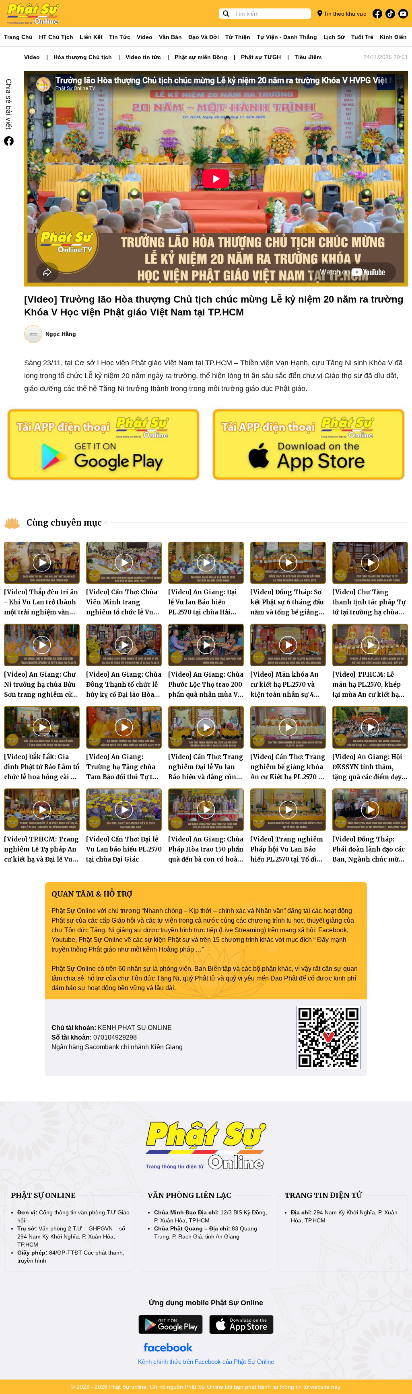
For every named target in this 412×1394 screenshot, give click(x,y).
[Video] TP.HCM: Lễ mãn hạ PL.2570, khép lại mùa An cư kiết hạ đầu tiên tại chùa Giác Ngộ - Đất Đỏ (366, 694)
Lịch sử (334, 37)
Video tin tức (143, 57)
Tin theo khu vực (344, 13)
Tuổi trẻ (362, 37)
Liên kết (91, 37)
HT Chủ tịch (56, 37)
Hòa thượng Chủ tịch (83, 57)
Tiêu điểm (308, 57)
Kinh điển (393, 37)
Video (144, 37)
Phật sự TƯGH (261, 57)
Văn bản (170, 37)
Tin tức (119, 37)
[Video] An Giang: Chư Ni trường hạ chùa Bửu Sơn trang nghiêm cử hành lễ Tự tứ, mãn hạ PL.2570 (40, 694)
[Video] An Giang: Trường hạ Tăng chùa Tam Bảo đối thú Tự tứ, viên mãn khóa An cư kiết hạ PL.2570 (122, 777)
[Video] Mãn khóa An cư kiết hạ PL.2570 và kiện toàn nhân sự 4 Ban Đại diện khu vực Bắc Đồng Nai (284, 694)
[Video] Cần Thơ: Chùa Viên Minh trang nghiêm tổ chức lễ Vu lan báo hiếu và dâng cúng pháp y (121, 612)
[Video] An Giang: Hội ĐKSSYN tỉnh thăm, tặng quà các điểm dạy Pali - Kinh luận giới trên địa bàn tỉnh (367, 777)
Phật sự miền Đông (201, 57)
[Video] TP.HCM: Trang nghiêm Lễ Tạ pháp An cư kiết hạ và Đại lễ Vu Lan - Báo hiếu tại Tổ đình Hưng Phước (41, 859)
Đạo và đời (203, 37)
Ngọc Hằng (60, 334)
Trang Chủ (18, 37)
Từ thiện (237, 37)
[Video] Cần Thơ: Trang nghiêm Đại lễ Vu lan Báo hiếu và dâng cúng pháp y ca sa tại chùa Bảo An (205, 777)
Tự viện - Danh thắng (287, 37)
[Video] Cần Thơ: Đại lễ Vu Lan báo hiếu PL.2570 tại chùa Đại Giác (124, 849)
